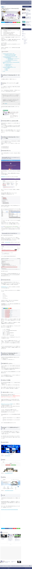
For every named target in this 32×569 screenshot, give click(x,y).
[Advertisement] (10, 519)
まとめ (4, 71)
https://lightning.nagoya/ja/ (9, 490)
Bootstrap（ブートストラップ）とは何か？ (11, 54)
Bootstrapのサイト (4, 176)
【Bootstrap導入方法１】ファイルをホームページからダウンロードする (13, 58)
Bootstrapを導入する (8, 57)
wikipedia (6, 103)
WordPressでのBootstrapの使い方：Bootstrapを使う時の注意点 (11, 62)
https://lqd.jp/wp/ (7, 455)
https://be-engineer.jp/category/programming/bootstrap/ (9, 509)
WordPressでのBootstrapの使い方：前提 (8, 53)
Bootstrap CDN (7, 242)
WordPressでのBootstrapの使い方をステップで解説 (10, 56)
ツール (24, 35)
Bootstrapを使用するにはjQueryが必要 (10, 55)
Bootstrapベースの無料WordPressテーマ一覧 (9, 67)
